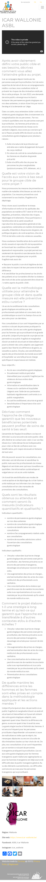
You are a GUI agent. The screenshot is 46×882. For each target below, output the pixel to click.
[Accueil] (8, 7)
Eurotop (21, 861)
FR (35, 2)
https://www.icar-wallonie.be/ (23, 837)
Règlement (13, 864)
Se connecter (25, 2)
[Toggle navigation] (42, 7)
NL (41, 2)
